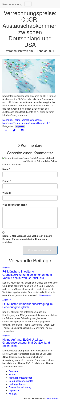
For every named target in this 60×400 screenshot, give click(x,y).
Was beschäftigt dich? (14, 204)
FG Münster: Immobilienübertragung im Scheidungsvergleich (27, 305)
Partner (12, 374)
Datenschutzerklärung (20, 387)
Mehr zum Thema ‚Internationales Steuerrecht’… (27, 123)
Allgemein (20, 126)
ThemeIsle (52, 398)
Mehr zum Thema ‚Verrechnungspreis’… (22, 119)
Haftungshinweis (17, 384)
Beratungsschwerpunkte (21, 380)
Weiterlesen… (46, 295)
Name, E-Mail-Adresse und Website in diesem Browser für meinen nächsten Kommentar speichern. (27, 239)
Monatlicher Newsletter (20, 377)
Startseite (13, 371)
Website (6, 192)
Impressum (14, 390)
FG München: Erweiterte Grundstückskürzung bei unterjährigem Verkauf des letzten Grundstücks (27, 274)
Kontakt (12, 393)
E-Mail (6, 181)
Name (6, 169)
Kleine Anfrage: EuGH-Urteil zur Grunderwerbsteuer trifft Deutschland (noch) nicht (26, 342)
